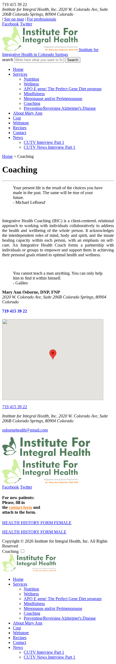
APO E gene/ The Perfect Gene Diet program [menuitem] (62, 89)
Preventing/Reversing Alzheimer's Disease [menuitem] (60, 108)
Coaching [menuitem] (32, 103)
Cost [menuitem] (17, 118)
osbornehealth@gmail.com (25, 430)
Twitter (26, 24)
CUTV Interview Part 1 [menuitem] (44, 142)
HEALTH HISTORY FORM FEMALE (36, 522)
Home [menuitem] (18, 69)
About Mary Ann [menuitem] (27, 113)
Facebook (10, 24)
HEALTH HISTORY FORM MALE (34, 532)
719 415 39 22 (14, 311)
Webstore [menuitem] (21, 123)
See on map (14, 19)
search (7, 59)
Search (72, 60)
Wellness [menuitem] (31, 84)
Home (7, 156)
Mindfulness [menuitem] (34, 93)
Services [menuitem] (20, 74)
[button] (52, 354)
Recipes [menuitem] (19, 127)
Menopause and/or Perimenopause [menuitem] (53, 98)
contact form (20, 507)
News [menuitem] (18, 137)
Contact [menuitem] (19, 132)
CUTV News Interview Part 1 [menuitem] (49, 147)
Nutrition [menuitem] (31, 79)
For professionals (41, 19)
